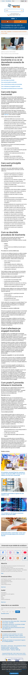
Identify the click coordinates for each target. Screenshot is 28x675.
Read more (3, 587)
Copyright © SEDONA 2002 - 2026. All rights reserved (12, 653)
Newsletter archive (5, 613)
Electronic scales (14, 647)
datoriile (6, 114)
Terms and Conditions (22, 654)
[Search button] (22, 10)
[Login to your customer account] (7, 21)
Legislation (9, 31)
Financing (13, 649)
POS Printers (3, 583)
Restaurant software (5, 647)
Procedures (3, 592)
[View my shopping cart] (20, 21)
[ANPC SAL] (14, 659)
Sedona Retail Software (6, 584)
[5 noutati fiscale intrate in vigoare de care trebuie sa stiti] (14, 485)
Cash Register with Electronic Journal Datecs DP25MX (13, 624)
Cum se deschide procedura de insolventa (11, 84)
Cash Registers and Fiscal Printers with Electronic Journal (13, 579)
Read (2, 573)
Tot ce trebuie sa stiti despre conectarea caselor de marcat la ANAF (12, 513)
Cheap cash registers (5, 649)
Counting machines (5, 648)
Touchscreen (10, 645)
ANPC (24, 653)
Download (3, 595)
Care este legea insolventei (7, 80)
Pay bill (2, 598)
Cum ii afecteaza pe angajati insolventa (10, 86)
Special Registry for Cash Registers (9, 626)
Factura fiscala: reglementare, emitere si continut (12, 635)
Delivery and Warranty (5, 599)
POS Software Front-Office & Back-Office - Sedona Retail (14, 621)
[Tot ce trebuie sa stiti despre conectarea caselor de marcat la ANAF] (14, 504)
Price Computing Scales (6, 580)
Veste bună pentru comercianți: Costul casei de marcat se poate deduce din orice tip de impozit (13, 534)
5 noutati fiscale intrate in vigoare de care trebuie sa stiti (12, 494)
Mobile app (18, 649)
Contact (3, 1)
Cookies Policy (5, 654)
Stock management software (20, 645)
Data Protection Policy (12, 654)
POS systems (4, 645)
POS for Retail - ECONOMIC (8, 622)
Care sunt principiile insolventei (9, 82)
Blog (5, 31)
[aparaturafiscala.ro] (14, 6)
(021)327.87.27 (14, 15)
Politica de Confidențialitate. (16, 671)
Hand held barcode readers (6, 581)
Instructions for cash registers (7, 594)
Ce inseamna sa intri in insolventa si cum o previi (12, 634)
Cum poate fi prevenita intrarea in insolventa (11, 88)
